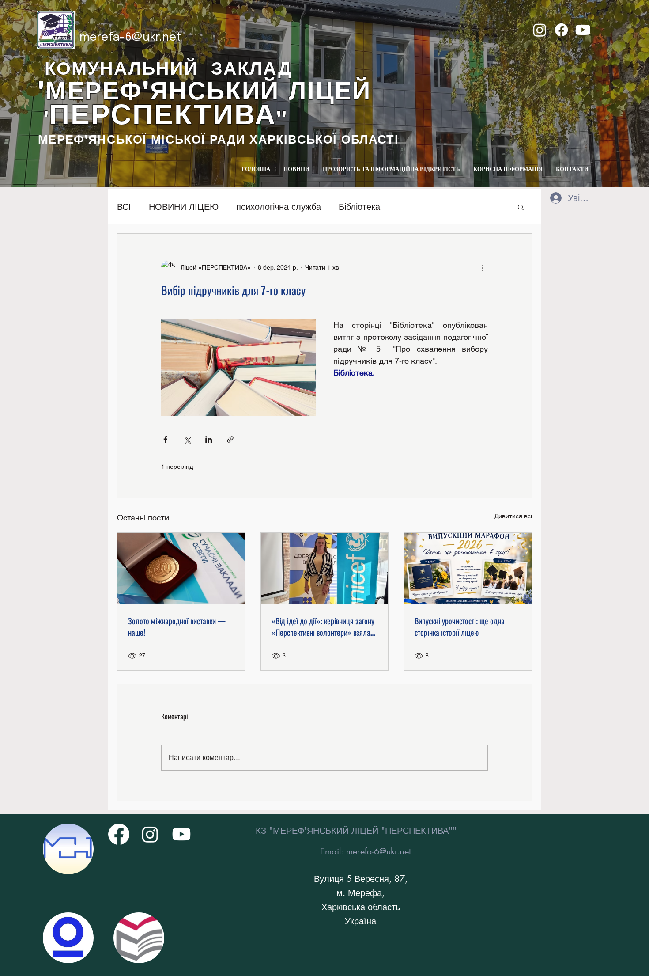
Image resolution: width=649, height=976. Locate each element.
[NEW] (68, 849)
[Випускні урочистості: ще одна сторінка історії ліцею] (468, 568)
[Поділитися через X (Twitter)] (187, 439)
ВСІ (124, 207)
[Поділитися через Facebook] (165, 439)
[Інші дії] (482, 267)
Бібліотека (359, 207)
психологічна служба (278, 207)
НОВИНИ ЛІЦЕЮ (184, 207)
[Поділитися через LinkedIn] (208, 439)
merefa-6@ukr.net (130, 37)
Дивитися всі (513, 516)
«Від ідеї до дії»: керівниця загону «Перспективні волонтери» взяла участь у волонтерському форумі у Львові (323, 626)
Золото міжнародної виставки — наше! (177, 626)
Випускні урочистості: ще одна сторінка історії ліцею (460, 626)
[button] (521, 206)
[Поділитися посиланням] (230, 439)
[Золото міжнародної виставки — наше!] (181, 568)
